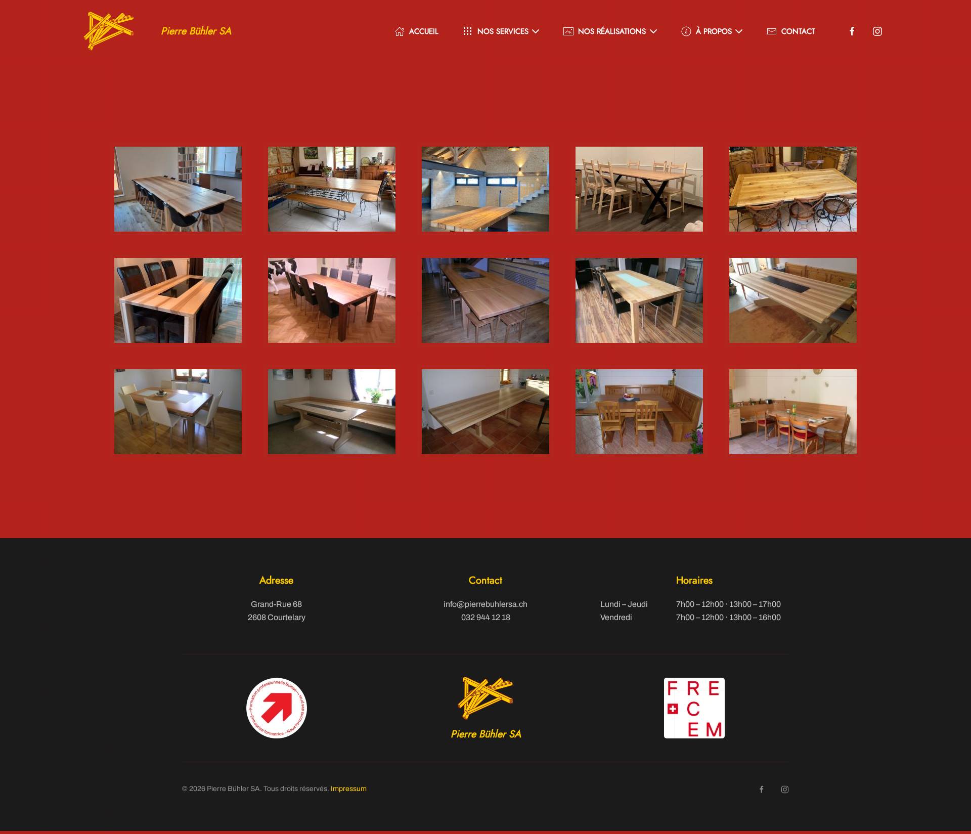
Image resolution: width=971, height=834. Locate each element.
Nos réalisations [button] (612, 31)
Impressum (349, 789)
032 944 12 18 (485, 617)
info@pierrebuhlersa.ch (485, 604)
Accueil (423, 31)
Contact (798, 31)
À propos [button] (714, 31)
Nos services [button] (502, 31)
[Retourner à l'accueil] (109, 31)
